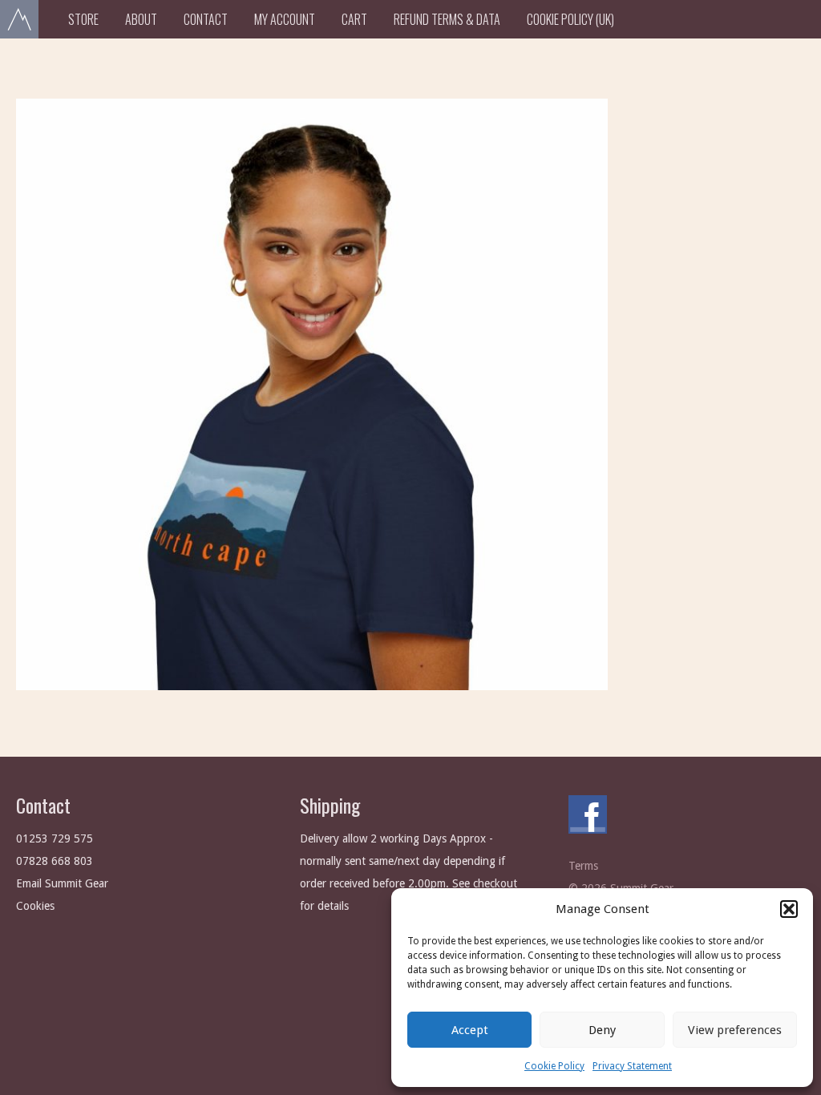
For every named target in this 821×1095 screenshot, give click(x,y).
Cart (354, 19)
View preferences (735, 1030)
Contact (206, 19)
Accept (469, 1030)
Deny (602, 1030)
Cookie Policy (554, 1066)
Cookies (35, 905)
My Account (284, 19)
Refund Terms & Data (447, 19)
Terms (583, 865)
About (141, 19)
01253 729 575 (54, 838)
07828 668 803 (54, 861)
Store (83, 19)
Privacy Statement (632, 1066)
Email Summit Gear (62, 883)
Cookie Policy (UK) (570, 19)
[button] (789, 909)
